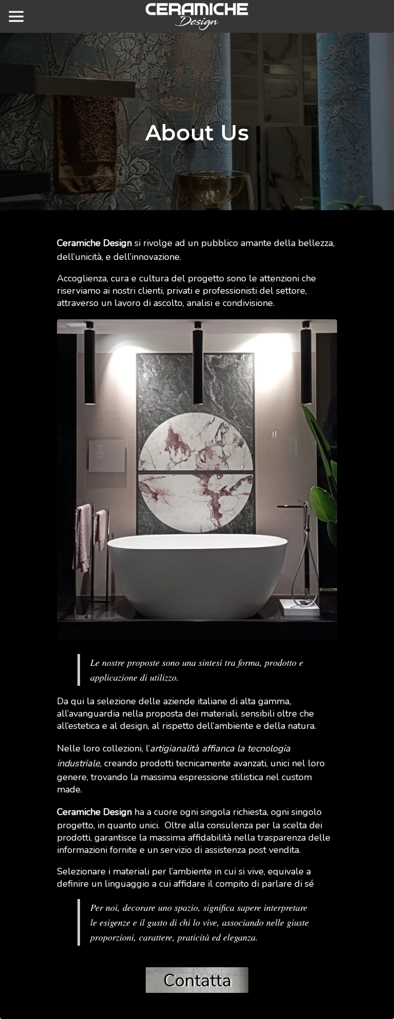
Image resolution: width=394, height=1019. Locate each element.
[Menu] (16, 16)
